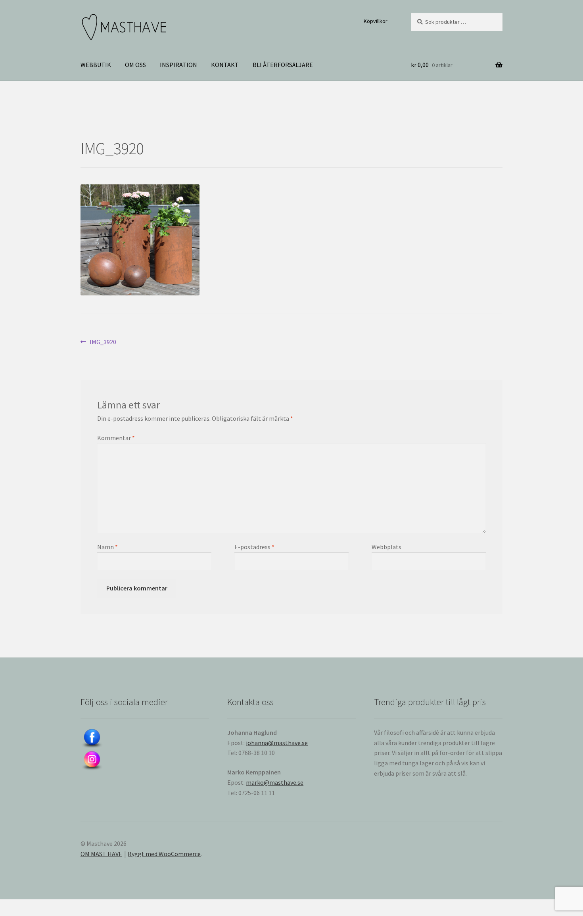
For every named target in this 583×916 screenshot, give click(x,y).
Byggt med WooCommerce (164, 854)
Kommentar (116, 438)
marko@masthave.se (274, 782)
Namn (107, 547)
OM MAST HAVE (101, 854)
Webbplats (386, 547)
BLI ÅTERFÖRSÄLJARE (283, 65)
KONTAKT (225, 65)
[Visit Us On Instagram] (145, 761)
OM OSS (135, 65)
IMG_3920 (102, 342)
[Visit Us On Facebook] (145, 739)
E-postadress (254, 547)
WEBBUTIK (96, 65)
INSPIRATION (178, 65)
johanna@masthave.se (277, 743)
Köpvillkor (375, 21)
